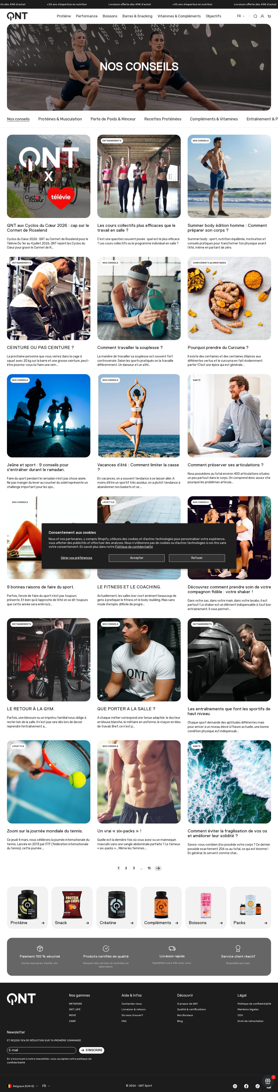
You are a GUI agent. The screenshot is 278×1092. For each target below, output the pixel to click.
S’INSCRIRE (94, 1050)
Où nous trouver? (132, 1015)
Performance (87, 16)
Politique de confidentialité (134, 547)
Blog (180, 1021)
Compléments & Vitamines (214, 119)
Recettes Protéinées (162, 119)
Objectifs (213, 16)
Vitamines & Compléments (179, 16)
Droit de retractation (250, 1021)
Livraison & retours (134, 1009)
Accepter (136, 558)
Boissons (110, 16)
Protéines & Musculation (60, 119)
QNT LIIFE (75, 1009)
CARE (72, 1021)
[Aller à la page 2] (158, 868)
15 (149, 868)
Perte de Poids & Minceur (113, 119)
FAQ (124, 1021)
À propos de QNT (187, 1003)
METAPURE (75, 1003)
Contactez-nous (132, 1003)
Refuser (197, 558)
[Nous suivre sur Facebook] (246, 1086)
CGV (240, 1015)
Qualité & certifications (191, 1009)
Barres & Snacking (137, 16)
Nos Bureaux (185, 1015)
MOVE (72, 1015)
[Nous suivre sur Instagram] (235, 1086)
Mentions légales (248, 1009)
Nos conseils (18, 119)
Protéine (64, 16)
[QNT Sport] (22, 999)
